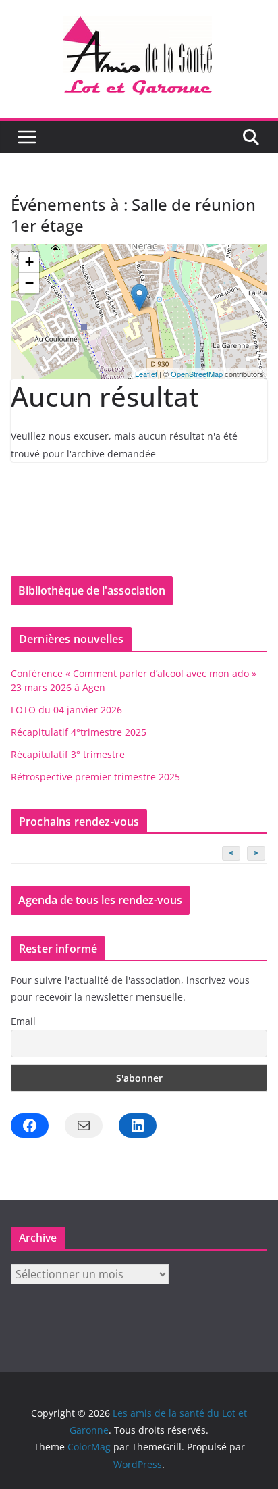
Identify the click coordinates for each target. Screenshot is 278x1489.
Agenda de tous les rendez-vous (100, 899)
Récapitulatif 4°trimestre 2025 (78, 732)
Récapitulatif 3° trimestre (68, 754)
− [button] (29, 282)
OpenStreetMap (197, 373)
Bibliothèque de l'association (91, 590)
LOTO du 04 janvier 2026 (66, 709)
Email (23, 1021)
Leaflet (146, 373)
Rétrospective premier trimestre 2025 (95, 776)
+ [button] (29, 261)
